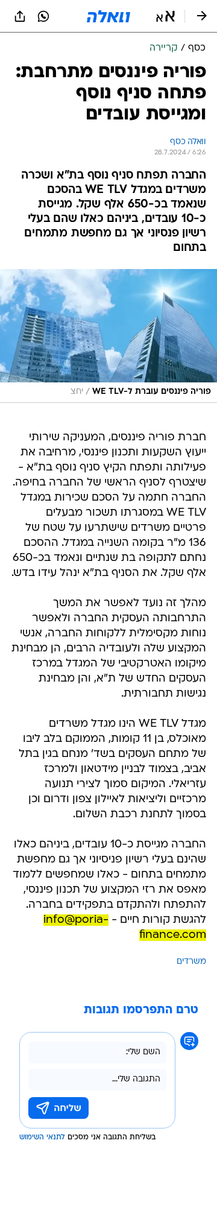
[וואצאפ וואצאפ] (43, 16)
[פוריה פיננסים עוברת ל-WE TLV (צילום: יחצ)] (108, 336)
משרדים (191, 962)
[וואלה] (108, 16)
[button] (165, 16)
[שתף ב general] (20, 16)
